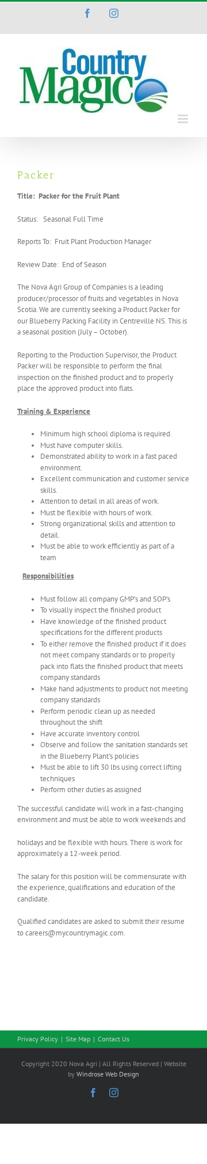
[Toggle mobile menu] (184, 119)
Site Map (78, 1038)
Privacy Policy (37, 1038)
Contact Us (113, 1038)
